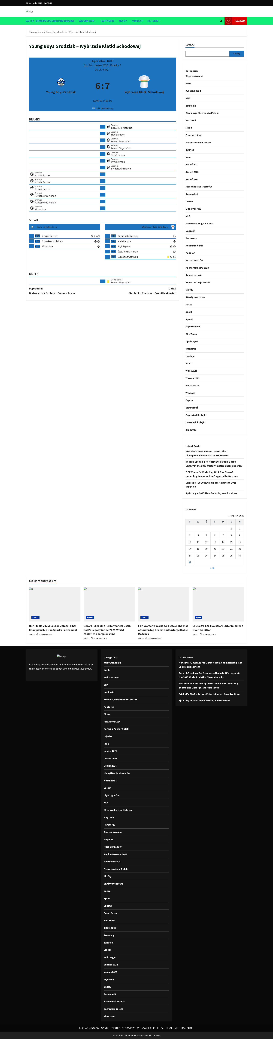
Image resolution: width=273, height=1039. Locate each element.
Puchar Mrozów (194, 260)
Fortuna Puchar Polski (198, 142)
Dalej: (152, 291)
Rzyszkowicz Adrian (45, 195)
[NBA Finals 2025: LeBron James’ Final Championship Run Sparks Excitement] (54, 604)
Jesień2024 (191, 179)
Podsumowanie (194, 245)
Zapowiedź (191, 407)
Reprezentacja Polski (197, 282)
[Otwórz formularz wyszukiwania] (221, 21)
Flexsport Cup (193, 135)
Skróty (189, 289)
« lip (212, 567)
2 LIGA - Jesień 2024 (96, 65)
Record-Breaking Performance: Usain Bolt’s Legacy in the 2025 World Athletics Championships (107, 630)
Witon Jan (40, 209)
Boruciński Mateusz (121, 127)
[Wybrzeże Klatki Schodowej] (144, 85)
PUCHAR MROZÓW (89, 1028)
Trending (190, 348)
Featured (190, 120)
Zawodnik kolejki (195, 422)
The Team (191, 333)
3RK (187, 98)
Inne (188, 157)
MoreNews (130, 1035)
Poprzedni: (52, 291)
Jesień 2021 (192, 164)
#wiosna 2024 (193, 90)
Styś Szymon (118, 155)
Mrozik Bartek (42, 175)
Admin (32, 634)
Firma (188, 127)
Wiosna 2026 (86, 20)
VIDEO (188, 363)
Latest (189, 201)
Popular (190, 252)
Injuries (189, 149)
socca (188, 304)
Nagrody (190, 230)
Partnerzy (107, 20)
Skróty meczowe (195, 297)
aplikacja (190, 105)
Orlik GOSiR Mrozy (104, 108)
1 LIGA (169, 1028)
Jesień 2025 (192, 171)
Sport (188, 311)
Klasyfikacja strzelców (198, 186)
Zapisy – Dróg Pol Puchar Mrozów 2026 (50, 20)
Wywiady (190, 392)
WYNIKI (105, 1028)
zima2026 (190, 429)
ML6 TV (123, 20)
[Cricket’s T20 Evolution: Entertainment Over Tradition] (218, 604)
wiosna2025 (192, 385)
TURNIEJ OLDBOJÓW (123, 1028)
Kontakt (137, 20)
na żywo (240, 20)
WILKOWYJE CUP (146, 1028)
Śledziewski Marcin (121, 168)
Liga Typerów (193, 208)
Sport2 (189, 319)
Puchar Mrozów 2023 (197, 267)
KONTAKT (186, 1028)
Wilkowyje (191, 370)
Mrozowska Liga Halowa (199, 223)
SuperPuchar (192, 326)
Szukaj (189, 44)
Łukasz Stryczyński (121, 141)
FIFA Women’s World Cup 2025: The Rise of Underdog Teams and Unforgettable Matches (163, 630)
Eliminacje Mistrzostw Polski (201, 112)
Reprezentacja (193, 275)
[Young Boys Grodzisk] (61, 85)
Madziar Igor (118, 134)
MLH (176, 1028)
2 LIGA (160, 1028)
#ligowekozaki (194, 76)
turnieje (189, 356)
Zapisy (189, 400)
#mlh (188, 83)
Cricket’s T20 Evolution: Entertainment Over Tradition (209, 694)
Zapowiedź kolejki (195, 414)
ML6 (187, 216)
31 (189, 562)
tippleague (191, 341)
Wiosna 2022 (192, 378)
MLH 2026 (152, 20)
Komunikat (191, 194)
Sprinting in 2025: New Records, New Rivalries (211, 493)
